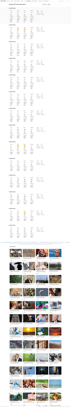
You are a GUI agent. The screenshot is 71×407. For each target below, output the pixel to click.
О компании (4, 406)
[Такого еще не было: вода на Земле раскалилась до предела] (29, 333)
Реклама (7, 406)
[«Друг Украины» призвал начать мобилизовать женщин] (29, 281)
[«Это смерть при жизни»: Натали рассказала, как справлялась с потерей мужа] (16, 320)
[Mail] (1, 1)
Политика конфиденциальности (45, 406)
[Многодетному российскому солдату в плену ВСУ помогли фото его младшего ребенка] (16, 255)
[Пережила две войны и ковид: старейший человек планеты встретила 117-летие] (16, 294)
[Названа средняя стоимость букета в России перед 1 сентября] (29, 399)
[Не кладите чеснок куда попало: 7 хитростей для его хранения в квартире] (29, 294)
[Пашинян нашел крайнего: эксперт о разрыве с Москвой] (42, 359)
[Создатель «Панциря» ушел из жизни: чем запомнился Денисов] (29, 307)
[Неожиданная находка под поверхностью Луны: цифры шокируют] (16, 372)
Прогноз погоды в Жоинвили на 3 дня (6, 242)
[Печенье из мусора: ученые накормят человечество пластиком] (42, 399)
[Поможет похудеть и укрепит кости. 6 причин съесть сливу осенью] (42, 307)
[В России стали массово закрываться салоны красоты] (42, 268)
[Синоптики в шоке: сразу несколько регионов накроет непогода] (29, 346)
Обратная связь (59, 406)
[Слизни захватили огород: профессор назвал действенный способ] (42, 386)
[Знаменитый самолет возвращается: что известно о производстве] (16, 399)
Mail (1, 406)
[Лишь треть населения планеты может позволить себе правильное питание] (55, 399)
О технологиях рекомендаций (53, 406)
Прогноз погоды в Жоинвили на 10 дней (46, 242)
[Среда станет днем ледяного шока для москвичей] (16, 281)
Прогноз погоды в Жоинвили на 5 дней (19, 242)
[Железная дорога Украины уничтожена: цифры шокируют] (42, 281)
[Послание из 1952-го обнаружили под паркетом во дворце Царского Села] (29, 255)
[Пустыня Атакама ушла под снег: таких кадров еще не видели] (55, 346)
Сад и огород (62, 242)
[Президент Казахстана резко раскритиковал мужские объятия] (55, 255)
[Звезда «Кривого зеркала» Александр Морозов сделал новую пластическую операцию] (42, 255)
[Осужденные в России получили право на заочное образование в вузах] (42, 346)
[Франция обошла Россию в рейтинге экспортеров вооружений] (42, 294)
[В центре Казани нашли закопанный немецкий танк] (29, 268)
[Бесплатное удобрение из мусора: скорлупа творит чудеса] (29, 386)
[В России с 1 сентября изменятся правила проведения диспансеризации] (55, 307)
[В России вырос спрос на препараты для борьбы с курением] (42, 320)
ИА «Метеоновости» (67, 406)
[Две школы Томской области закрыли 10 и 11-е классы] (42, 333)
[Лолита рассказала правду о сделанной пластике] (42, 372)
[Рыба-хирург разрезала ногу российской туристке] (55, 386)
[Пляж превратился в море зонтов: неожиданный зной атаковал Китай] (16, 346)
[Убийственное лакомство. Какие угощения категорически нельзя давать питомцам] (55, 294)
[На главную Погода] (4, 1)
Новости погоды (55, 242)
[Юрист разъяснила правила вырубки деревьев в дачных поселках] (16, 307)
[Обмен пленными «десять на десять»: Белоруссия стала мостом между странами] (29, 372)
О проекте (40, 406)
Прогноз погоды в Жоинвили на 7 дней (32, 242)
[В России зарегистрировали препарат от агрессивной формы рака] (16, 386)
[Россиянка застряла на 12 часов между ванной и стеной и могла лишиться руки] (16, 333)
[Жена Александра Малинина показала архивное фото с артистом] (16, 359)
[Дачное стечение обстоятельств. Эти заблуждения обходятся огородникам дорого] (55, 281)
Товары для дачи (67, 242)
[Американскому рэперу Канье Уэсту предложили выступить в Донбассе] (55, 333)
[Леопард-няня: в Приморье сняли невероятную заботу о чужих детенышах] (29, 359)
